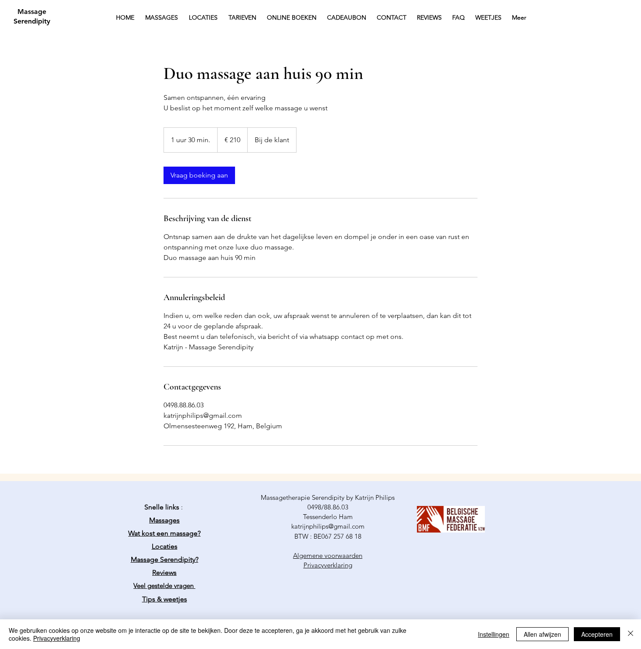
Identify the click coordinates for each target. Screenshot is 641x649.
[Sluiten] (630, 634)
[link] (199, 175)
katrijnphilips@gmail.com (328, 526)
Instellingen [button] (493, 634)
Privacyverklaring (56, 638)
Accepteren (597, 634)
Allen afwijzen (542, 634)
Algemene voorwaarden (327, 555)
